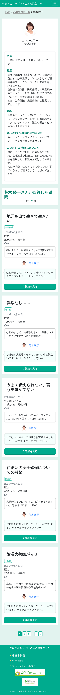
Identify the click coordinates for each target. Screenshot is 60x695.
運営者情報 (19, 655)
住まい (8, 478)
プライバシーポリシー (25, 666)
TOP (7, 11)
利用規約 (17, 660)
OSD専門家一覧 (21, 11)
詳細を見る (30, 286)
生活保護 (9, 227)
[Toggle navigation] (54, 3)
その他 (8, 309)
